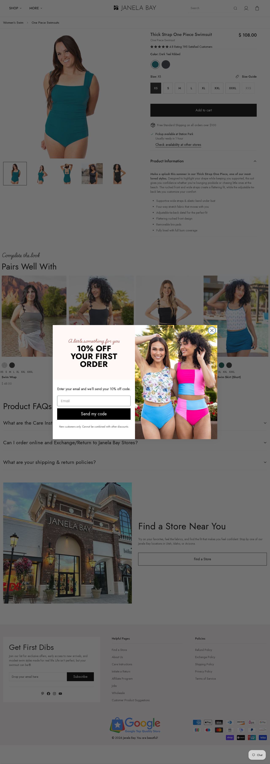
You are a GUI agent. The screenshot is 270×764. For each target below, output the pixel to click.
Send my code (94, 414)
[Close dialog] (212, 330)
